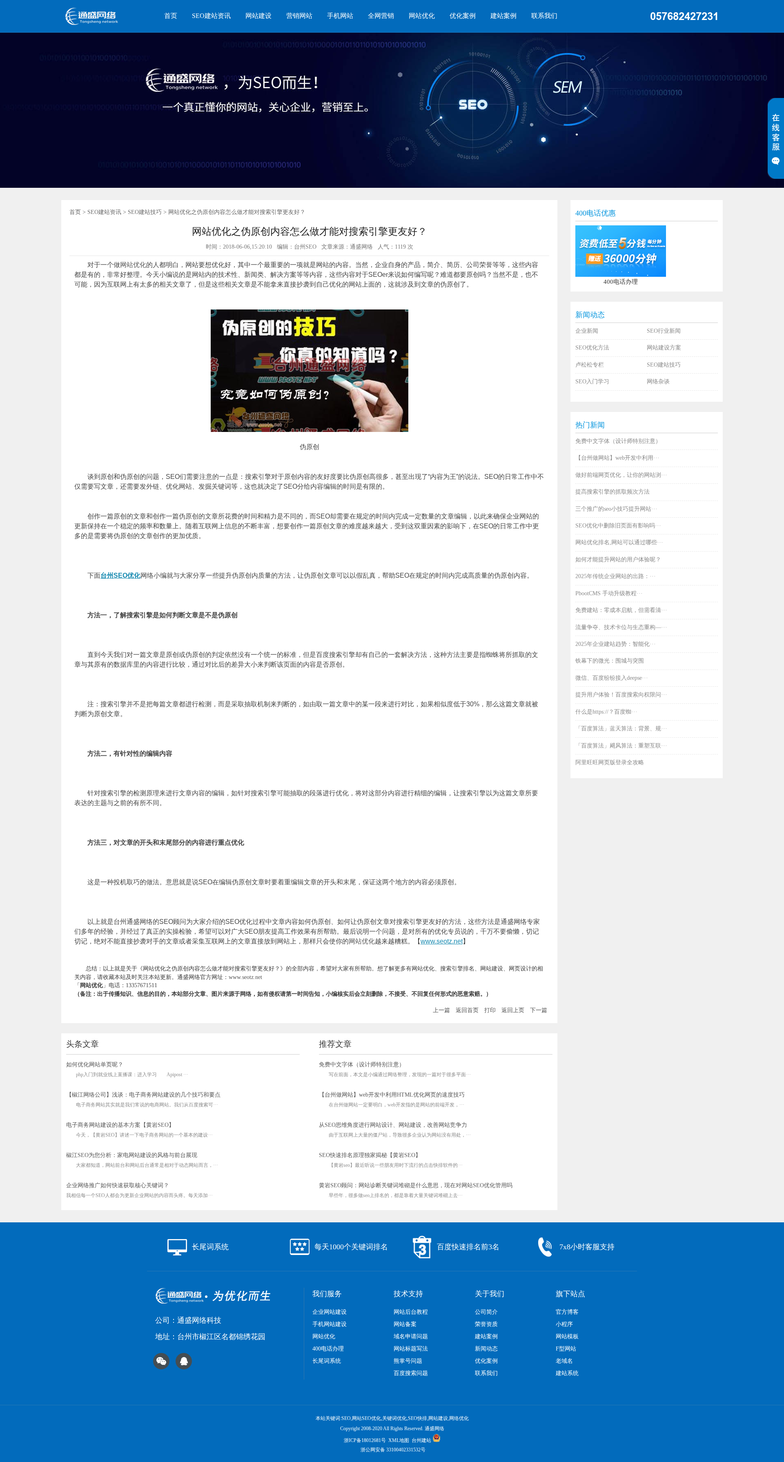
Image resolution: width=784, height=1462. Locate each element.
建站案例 (503, 15)
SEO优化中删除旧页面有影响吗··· (618, 526)
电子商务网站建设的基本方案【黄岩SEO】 (120, 1125)
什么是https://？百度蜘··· (606, 712)
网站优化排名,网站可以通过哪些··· (619, 542)
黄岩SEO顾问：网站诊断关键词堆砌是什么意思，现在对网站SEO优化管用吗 (415, 1185)
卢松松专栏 (589, 365)
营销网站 (299, 15)
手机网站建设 (329, 1324)
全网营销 (381, 15)
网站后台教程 (411, 1312)
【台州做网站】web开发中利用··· (617, 458)
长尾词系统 (326, 1361)
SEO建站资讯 (211, 15)
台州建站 (421, 1440)
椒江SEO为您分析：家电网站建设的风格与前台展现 (131, 1155)
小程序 (564, 1324)
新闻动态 (486, 1349)
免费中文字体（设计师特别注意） (362, 1064)
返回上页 (512, 1010)
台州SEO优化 (120, 575)
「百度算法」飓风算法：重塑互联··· (621, 746)
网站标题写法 (411, 1349)
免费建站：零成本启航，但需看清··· (621, 610)
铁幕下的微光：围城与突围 (609, 661)
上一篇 (441, 1010)
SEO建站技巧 (145, 212)
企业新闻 (586, 331)
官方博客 (567, 1312)
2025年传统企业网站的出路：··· (615, 576)
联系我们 (544, 15)
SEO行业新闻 (664, 331)
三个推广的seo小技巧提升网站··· (616, 509)
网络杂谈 (658, 381)
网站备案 (405, 1324)
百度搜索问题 (411, 1373)
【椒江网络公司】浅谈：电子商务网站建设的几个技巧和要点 (143, 1095)
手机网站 (340, 15)
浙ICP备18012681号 (365, 1440)
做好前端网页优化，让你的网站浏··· (621, 475)
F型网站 (566, 1349)
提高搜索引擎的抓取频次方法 (612, 492)
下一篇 (538, 1010)
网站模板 (567, 1336)
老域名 (564, 1361)
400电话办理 (328, 1349)
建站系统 (567, 1373)
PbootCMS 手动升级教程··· (609, 593)
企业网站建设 (329, 1312)
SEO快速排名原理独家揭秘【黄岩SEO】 (370, 1155)
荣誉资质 (486, 1324)
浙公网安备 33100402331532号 (393, 1450)
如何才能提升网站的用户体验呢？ (618, 559)
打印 (490, 1010)
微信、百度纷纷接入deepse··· (611, 678)
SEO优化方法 (592, 348)
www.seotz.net (442, 941)
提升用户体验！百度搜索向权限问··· (621, 695)
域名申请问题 (411, 1336)
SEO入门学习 (592, 381)
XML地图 (398, 1440)
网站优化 (422, 15)
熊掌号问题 (408, 1361)
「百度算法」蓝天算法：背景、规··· (621, 728)
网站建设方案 (664, 348)
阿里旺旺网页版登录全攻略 (609, 762)
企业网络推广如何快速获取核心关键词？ (117, 1185)
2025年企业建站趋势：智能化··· (615, 644)
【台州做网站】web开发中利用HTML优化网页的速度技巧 (392, 1095)
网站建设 (258, 15)
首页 (170, 15)
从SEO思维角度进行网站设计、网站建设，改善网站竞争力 (393, 1125)
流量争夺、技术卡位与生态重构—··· (621, 627)
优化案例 (463, 15)
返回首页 (467, 1010)
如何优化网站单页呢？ (94, 1064)
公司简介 (486, 1312)
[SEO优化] (102, 16)
